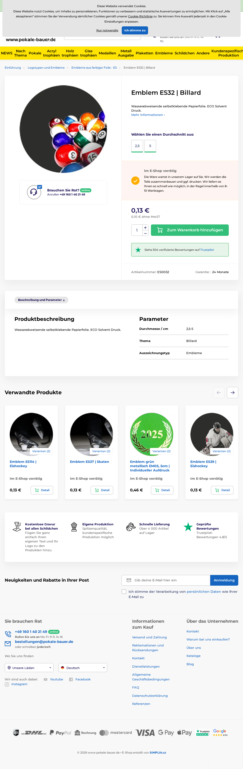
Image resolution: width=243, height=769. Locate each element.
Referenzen (141, 704)
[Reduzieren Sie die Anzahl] (145, 233)
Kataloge (194, 656)
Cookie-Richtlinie (140, 16)
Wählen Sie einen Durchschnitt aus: (162, 134)
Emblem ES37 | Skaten (89, 462)
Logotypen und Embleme (46, 67)
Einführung (13, 67)
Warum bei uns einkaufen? (208, 639)
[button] (232, 392)
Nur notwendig (107, 30)
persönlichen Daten (204, 591)
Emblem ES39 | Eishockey (203, 464)
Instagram (19, 684)
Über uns (194, 648)
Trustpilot (207, 250)
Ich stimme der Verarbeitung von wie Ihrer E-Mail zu (183, 594)
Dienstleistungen (146, 666)
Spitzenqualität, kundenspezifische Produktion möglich (98, 533)
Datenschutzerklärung (150, 696)
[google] (221, 732)
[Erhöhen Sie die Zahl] (145, 227)
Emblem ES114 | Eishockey (23, 464)
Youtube (56, 679)
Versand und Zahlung (149, 637)
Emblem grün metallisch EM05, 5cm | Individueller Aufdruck (150, 466)
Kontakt (138, 658)
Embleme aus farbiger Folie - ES (94, 67)
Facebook (83, 679)
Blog (190, 664)
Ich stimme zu (134, 30)
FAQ (135, 687)
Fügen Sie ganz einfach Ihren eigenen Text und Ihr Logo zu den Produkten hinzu (41, 541)
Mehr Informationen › (148, 115)
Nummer (137, 230)
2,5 (137, 146)
